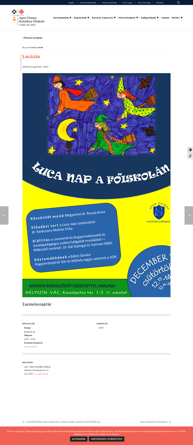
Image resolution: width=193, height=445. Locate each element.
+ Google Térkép (40, 374)
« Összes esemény (32, 38)
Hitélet (176, 18)
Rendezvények (30, 346)
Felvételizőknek (127, 18)
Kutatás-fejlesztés (102, 18)
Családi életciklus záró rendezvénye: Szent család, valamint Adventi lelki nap (62, 422)
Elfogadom (78, 439)
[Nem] (189, 435)
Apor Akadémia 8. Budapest (154, 422)
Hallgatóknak (148, 18)
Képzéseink (80, 18)
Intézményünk (61, 18)
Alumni (165, 18)
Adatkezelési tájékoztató (106, 439)
